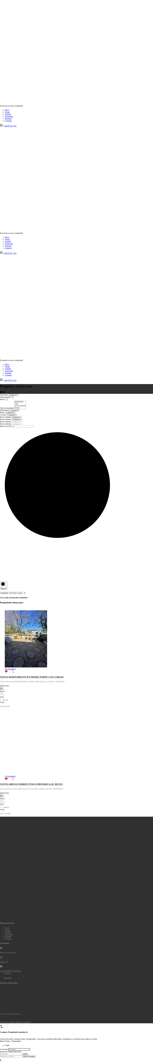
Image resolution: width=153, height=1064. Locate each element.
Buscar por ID (5, 426)
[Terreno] (20, 408)
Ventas (7, 112)
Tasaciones (9, 116)
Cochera (3, 415)
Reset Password (29, 1056)
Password (3, 1052)
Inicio (7, 110)
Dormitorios (5, 410)
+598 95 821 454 (9, 126)
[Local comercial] (20, 406)
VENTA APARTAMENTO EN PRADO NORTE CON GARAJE (32, 677)
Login (25, 1054)
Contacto (8, 121)
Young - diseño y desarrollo (19, 1022)
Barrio (2, 399)
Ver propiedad (10, 669)
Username (4, 1049)
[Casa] (20, 404)
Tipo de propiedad (7, 408)
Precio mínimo (5, 417)
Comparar (4, 1037)
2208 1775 (4, 962)
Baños (2, 412)
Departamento (5, 397)
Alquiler (8, 114)
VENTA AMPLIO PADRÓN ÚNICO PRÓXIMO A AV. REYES (31, 784)
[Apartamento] (20, 402)
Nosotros (8, 119)
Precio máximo (6, 419)
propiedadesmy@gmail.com (10, 971)
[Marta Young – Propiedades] (76, 102)
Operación (4, 395)
